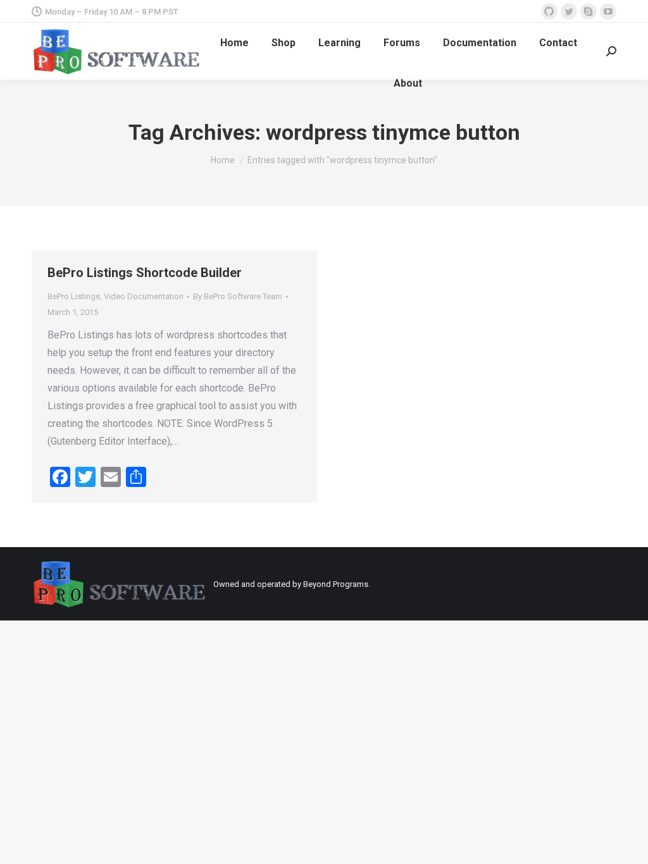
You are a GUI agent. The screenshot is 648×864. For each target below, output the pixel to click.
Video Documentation (144, 296)
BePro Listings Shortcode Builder (144, 272)
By (237, 296)
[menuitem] (234, 43)
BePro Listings (73, 296)
